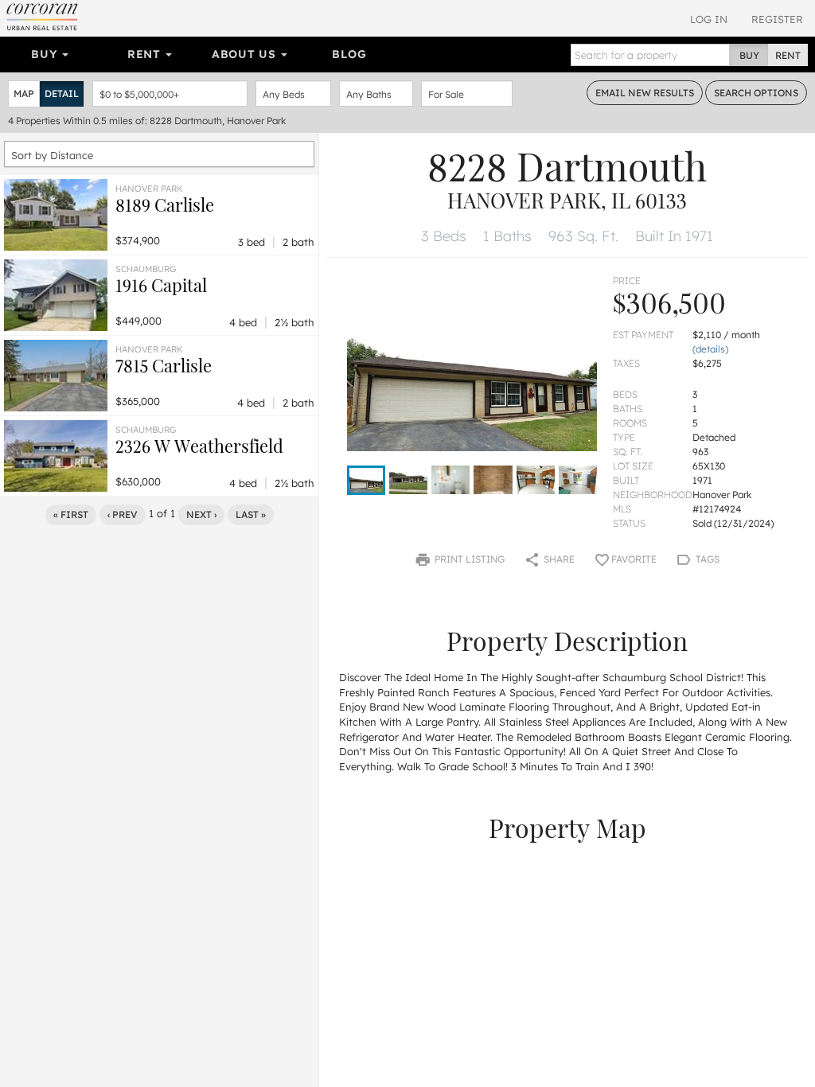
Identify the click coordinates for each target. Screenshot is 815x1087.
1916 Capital (161, 285)
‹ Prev (122, 514)
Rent (146, 54)
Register (777, 19)
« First (70, 514)
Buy (45, 54)
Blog (349, 54)
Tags (706, 559)
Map (24, 93)
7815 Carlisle (163, 365)
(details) (710, 349)
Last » (251, 514)
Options (756, 93)
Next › (201, 514)
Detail (62, 93)
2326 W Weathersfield (199, 446)
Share (558, 559)
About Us (245, 54)
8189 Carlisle (164, 204)
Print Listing (468, 559)
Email (644, 93)
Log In (708, 19)
